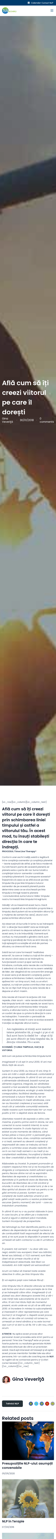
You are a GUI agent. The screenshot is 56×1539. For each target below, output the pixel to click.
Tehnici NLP (12, 1403)
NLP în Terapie (13, 1521)
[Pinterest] (47, 1404)
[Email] (53, 1404)
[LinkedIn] (42, 1404)
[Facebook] (31, 1404)
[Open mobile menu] (52, 10)
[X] (36, 1404)
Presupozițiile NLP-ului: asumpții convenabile (27, 1465)
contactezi (24, 1359)
